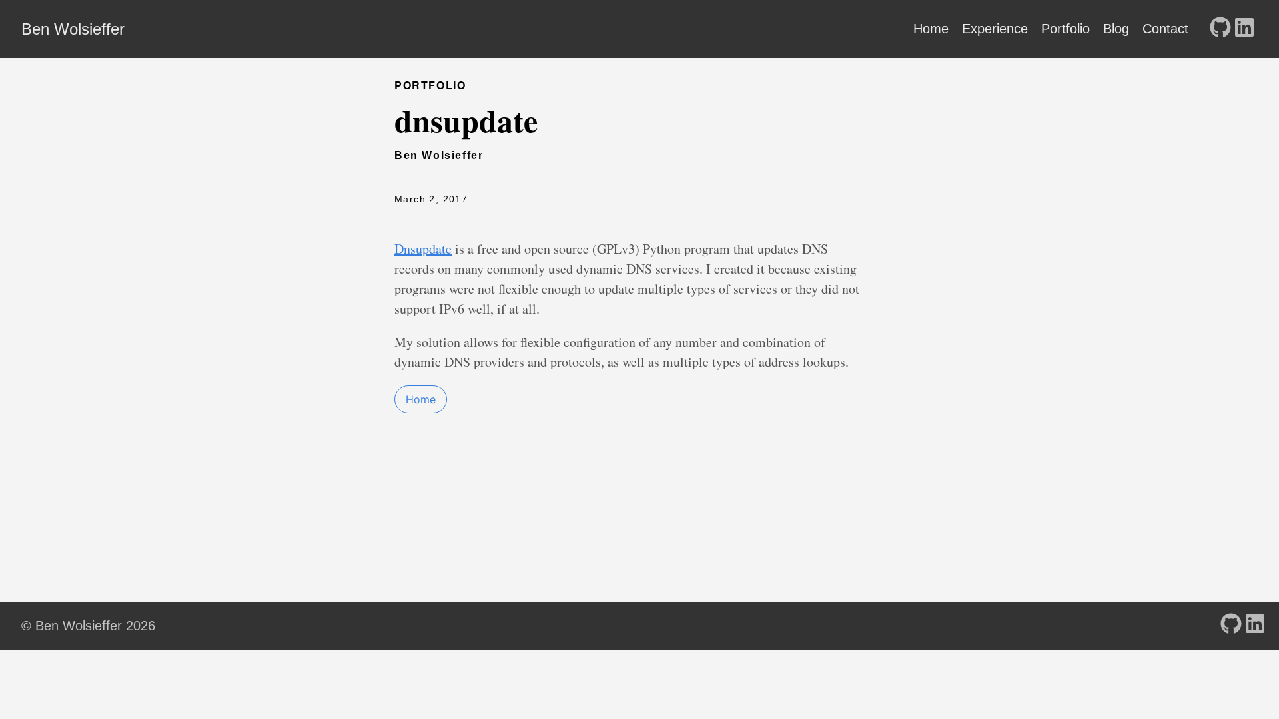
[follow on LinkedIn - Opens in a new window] (1244, 29)
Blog (1116, 28)
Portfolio (1065, 28)
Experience (995, 28)
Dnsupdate (423, 249)
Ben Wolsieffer (73, 29)
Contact (1165, 28)
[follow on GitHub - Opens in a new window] (1220, 29)
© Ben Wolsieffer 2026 (88, 625)
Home (931, 28)
